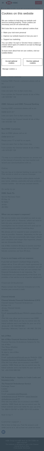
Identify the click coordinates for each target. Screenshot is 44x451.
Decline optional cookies (32, 62)
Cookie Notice (7, 53)
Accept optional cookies (11, 62)
